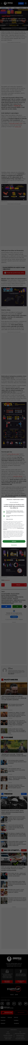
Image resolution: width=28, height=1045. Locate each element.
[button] (14, 519)
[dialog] (14, 522)
